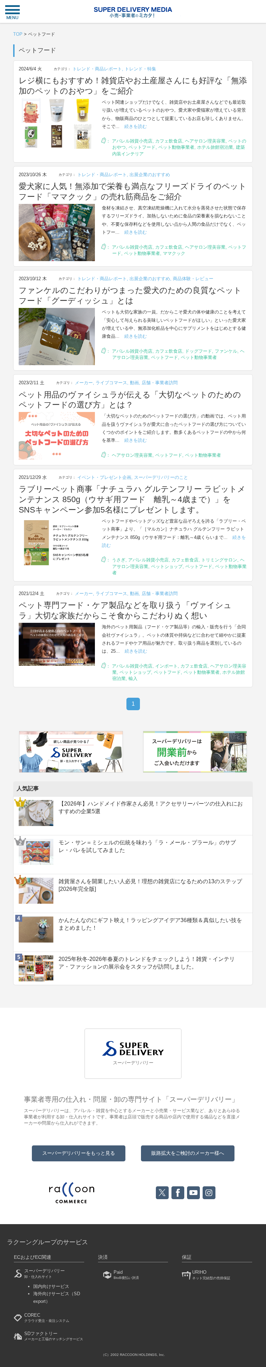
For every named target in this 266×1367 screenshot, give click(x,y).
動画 (134, 382)
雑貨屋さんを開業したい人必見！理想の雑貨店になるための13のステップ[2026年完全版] (150, 885)
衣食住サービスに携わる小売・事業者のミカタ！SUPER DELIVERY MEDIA (133, 12)
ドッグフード (198, 351)
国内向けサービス (51, 1286)
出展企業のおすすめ (150, 174)
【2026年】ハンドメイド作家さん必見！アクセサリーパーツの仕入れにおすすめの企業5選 (151, 807)
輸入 (133, 678)
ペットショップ (167, 566)
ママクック (174, 253)
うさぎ (118, 559)
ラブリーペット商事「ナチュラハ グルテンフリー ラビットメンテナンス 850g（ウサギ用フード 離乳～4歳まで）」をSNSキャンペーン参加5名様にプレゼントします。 (132, 499)
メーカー (84, 382)
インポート (166, 666)
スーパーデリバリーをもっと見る (78, 1153)
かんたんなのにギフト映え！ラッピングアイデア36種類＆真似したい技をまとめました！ (150, 924)
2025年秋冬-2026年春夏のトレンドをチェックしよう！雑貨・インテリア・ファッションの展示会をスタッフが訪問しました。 (147, 963)
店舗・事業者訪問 (160, 382)
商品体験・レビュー (193, 278)
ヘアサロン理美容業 (205, 141)
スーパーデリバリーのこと (161, 477)
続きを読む (135, 126)
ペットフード (142, 147)
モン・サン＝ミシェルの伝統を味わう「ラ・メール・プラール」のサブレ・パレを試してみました (147, 846)
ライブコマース (111, 382)
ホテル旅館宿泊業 (215, 147)
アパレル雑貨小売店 (132, 141)
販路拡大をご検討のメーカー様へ (187, 1153)
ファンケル (226, 351)
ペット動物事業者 (176, 147)
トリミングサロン (219, 559)
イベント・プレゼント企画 (104, 477)
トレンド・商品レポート (97, 68)
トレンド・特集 (140, 68)
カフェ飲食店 (168, 141)
